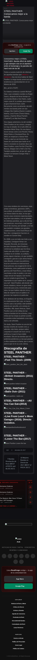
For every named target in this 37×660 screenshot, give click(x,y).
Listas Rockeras (18, 627)
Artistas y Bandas (18, 610)
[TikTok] (21, 556)
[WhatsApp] (15, 556)
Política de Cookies (18, 648)
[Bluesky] (15, 561)
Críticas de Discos (18, 607)
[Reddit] (27, 556)
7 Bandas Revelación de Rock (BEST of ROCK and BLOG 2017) (11, 464)
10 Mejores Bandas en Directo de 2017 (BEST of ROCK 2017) (25, 462)
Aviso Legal (18, 645)
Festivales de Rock (18, 617)
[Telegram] (21, 561)
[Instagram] (10, 556)
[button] (4, 3)
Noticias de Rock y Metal (18, 603)
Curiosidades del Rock (18, 624)
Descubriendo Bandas (18, 620)
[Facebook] (4, 556)
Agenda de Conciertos (18, 613)
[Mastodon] (33, 556)
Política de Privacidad (18, 641)
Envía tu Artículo (18, 638)
